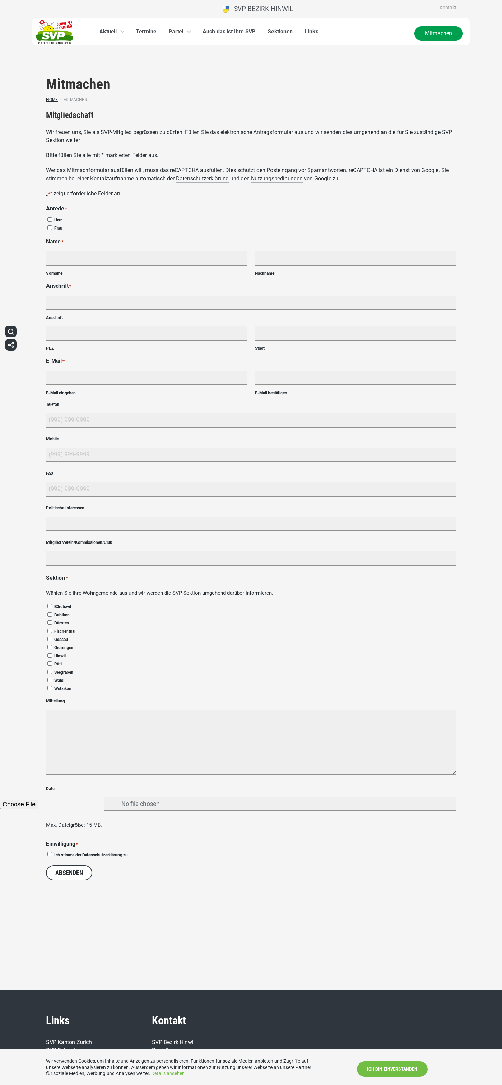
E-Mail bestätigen (271, 392)
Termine (146, 31)
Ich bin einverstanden (392, 1069)
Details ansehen (168, 1073)
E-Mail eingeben (61, 392)
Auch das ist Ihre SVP (229, 31)
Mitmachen (438, 33)
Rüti (58, 664)
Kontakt (448, 7)
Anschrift (54, 317)
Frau (58, 228)
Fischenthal (64, 631)
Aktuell (108, 31)
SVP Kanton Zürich (69, 1042)
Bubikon (62, 615)
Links (311, 31)
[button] (11, 331)
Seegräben (63, 672)
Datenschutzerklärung (202, 178)
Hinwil (60, 656)
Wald (59, 680)
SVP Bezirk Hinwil (261, 9)
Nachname (264, 273)
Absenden (69, 872)
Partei (176, 31)
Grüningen (63, 647)
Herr (58, 220)
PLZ (50, 348)
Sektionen (280, 31)
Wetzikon (62, 688)
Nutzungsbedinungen (277, 178)
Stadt (260, 348)
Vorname (54, 273)
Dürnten (61, 623)
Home (52, 99)
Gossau (61, 639)
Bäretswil (62, 606)
